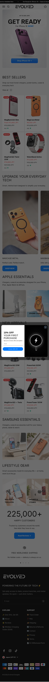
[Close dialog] (45, 327)
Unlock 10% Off (12, 349)
